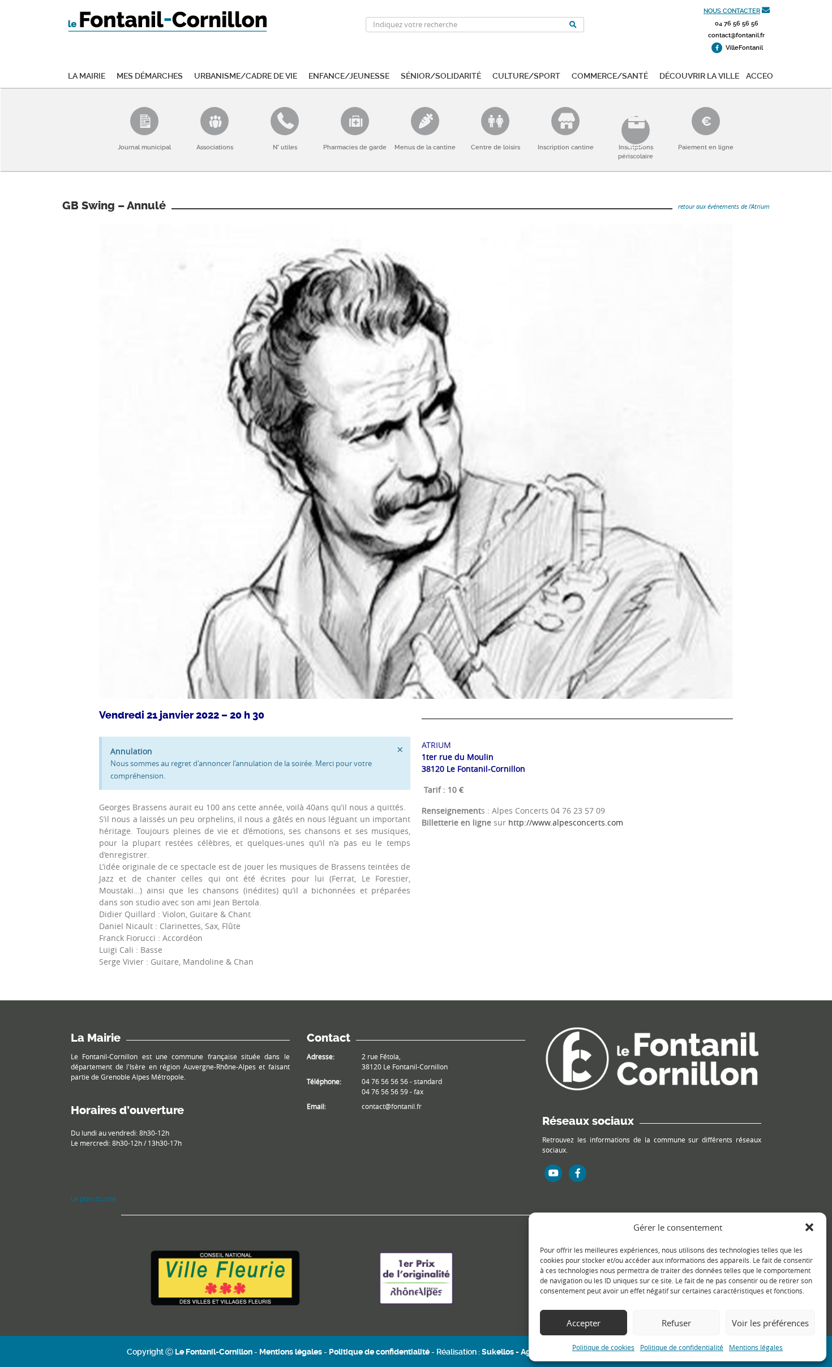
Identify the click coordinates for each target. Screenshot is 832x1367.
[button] (809, 1227)
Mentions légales (756, 1347)
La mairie (86, 74)
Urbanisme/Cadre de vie (245, 74)
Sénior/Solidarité (441, 74)
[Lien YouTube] (553, 1173)
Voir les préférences (770, 1323)
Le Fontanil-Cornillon (213, 1351)
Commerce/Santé (610, 74)
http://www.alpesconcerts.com (565, 822)
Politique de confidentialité (681, 1347)
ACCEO (759, 74)
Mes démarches (150, 74)
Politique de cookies (603, 1347)
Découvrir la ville (699, 74)
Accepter (584, 1323)
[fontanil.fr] (651, 1058)
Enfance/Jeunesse (348, 74)
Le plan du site (93, 1198)
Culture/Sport (526, 74)
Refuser (676, 1323)
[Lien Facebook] (578, 1173)
